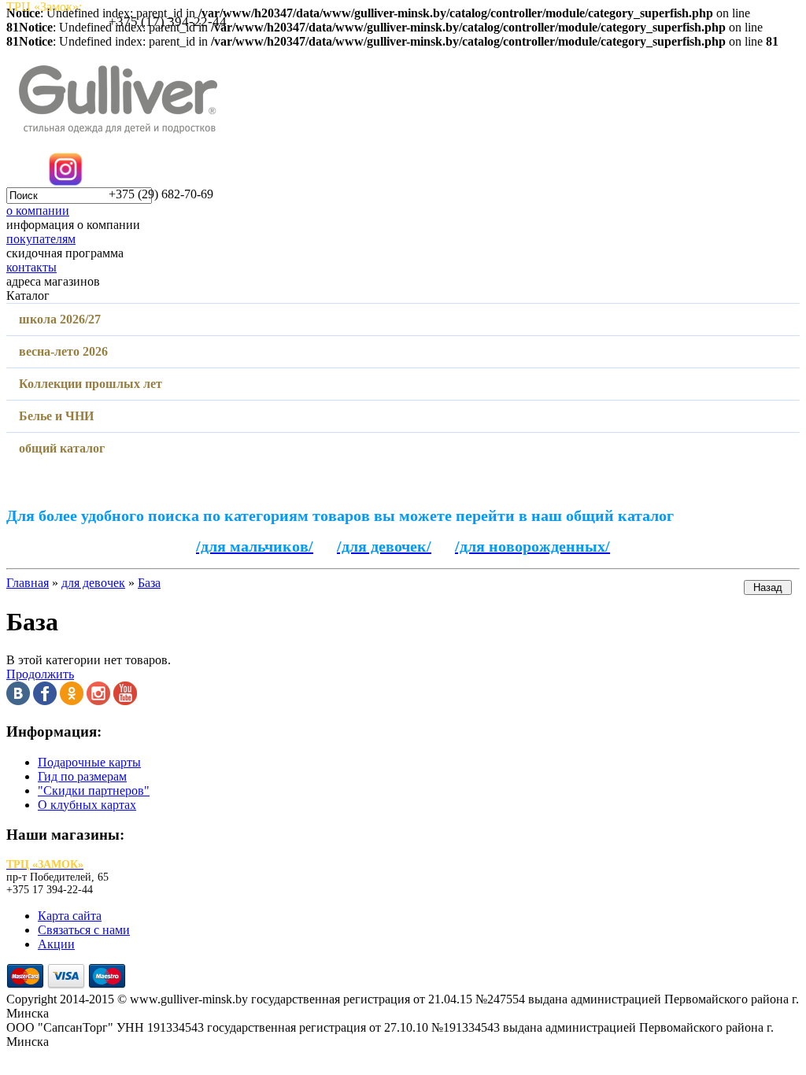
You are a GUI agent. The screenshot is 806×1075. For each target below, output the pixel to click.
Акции (56, 944)
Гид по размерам (82, 776)
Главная (27, 582)
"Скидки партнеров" (94, 790)
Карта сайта (70, 915)
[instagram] (98, 700)
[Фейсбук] (45, 700)
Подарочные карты (89, 762)
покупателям (41, 239)
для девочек (93, 582)
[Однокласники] (71, 700)
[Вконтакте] (18, 700)
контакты (31, 267)
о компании (37, 210)
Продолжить (40, 674)
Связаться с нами (84, 929)
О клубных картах (87, 804)
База (149, 582)
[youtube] (125, 700)
